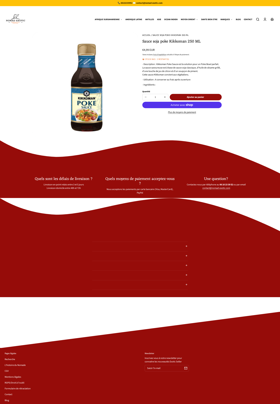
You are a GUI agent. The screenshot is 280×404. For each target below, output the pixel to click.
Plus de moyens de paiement (182, 112)
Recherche (10, 359)
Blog (7, 400)
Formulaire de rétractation (18, 388)
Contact (8, 394)
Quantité (146, 91)
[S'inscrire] (186, 368)
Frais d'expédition (159, 54)
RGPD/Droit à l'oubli (14, 382)
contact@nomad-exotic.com (216, 188)
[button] (257, 19)
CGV (7, 371)
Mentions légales (13, 377)
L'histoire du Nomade (15, 365)
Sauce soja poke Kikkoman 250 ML (171, 35)
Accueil (146, 35)
